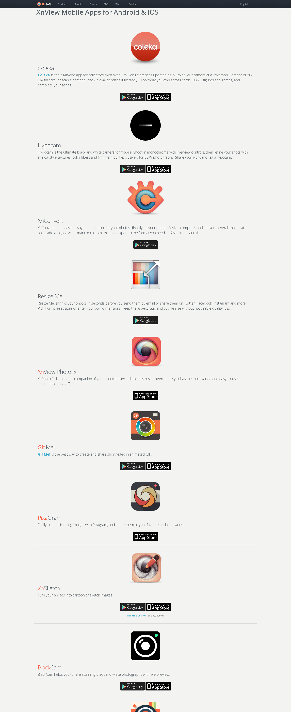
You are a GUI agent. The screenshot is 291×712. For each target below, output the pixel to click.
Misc (117, 4)
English (244, 4)
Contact (133, 4)
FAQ (106, 4)
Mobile (79, 4)
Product (62, 4)
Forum (93, 4)
